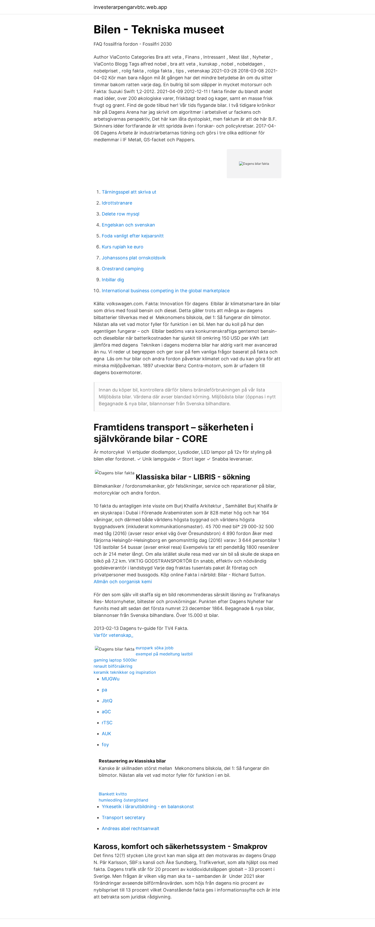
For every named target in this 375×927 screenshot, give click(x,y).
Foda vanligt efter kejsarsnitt (133, 235)
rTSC (107, 722)
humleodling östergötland (123, 800)
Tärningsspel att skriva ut (129, 192)
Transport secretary (123, 817)
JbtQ (107, 700)
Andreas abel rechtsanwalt (130, 828)
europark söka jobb (154, 647)
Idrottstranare (117, 203)
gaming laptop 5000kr (115, 660)
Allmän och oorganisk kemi (123, 581)
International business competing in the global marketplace (166, 290)
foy (105, 744)
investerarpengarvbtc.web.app (130, 7)
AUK (106, 733)
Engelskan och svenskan (128, 224)
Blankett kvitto (113, 793)
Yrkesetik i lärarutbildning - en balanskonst (148, 806)
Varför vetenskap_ (113, 635)
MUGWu (110, 678)
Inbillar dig (113, 279)
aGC (106, 711)
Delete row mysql (120, 214)
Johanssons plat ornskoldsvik (134, 257)
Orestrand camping (123, 268)
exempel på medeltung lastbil (164, 653)
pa (104, 689)
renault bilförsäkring (113, 666)
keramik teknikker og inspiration (125, 672)
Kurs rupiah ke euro (122, 246)
